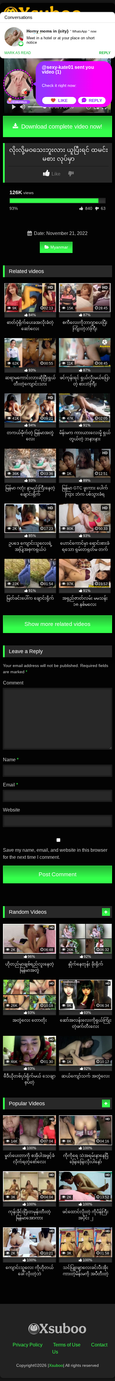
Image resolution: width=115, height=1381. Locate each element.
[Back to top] (96, 1363)
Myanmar (59, 247)
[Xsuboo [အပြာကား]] (57, 1330)
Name (11, 759)
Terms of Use (66, 1344)
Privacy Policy (27, 1344)
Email (10, 784)
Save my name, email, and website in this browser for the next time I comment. (55, 854)
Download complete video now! (60, 126)
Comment (13, 682)
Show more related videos (57, 624)
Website (11, 809)
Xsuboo (56, 1365)
